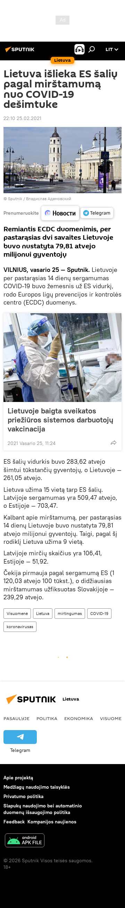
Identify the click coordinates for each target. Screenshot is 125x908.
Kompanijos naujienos (51, 822)
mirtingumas (70, 613)
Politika (46, 718)
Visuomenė (17, 613)
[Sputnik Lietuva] (20, 52)
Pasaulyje (16, 718)
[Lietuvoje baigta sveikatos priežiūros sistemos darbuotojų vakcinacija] (62, 357)
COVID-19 (99, 613)
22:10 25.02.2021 (22, 118)
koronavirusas (20, 626)
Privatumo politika (23, 796)
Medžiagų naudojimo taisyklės (36, 787)
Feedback (14, 822)
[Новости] (60, 213)
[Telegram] (97, 213)
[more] (113, 442)
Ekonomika (78, 718)
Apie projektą (18, 777)
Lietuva (42, 613)
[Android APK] (24, 841)
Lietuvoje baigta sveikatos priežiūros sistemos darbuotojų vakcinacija (60, 419)
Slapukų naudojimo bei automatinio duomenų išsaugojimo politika (42, 809)
